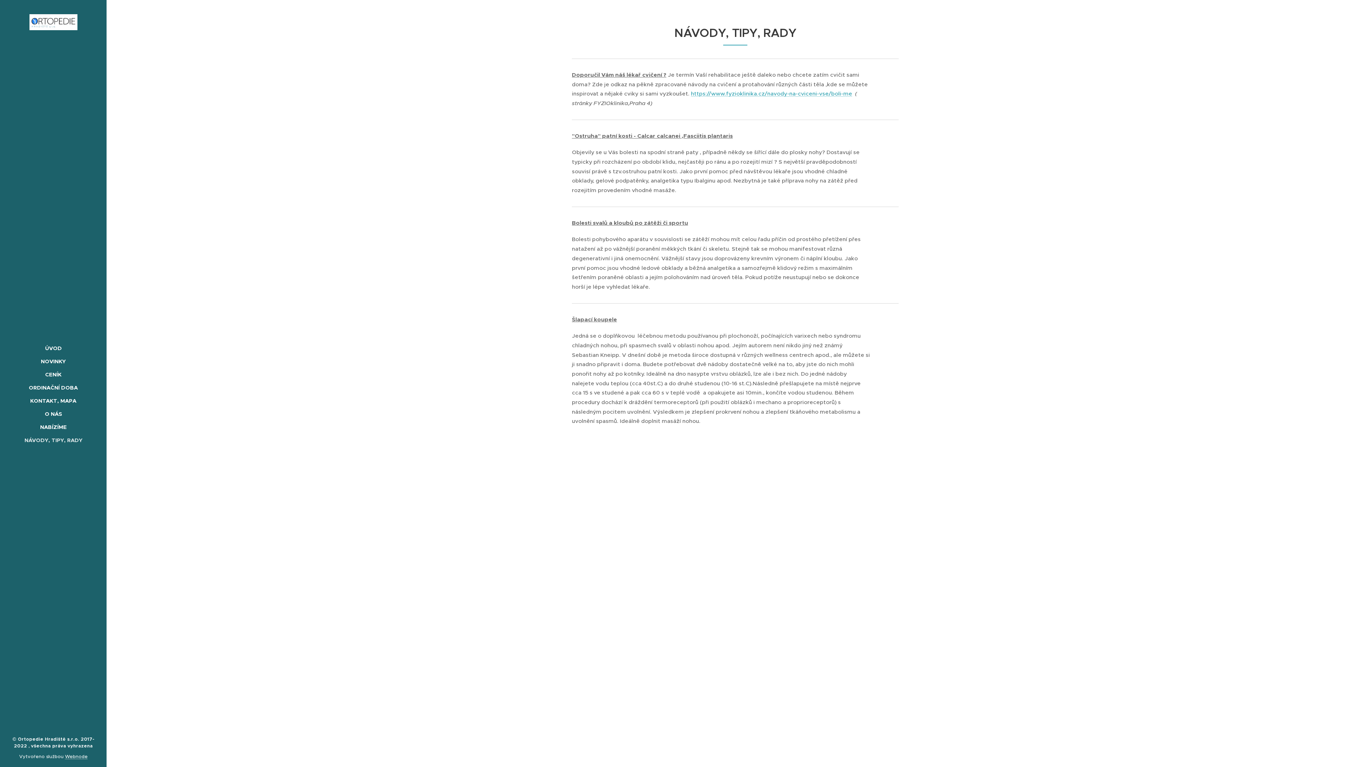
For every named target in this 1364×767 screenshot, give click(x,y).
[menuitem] (53, 348)
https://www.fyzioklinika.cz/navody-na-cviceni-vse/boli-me (771, 93)
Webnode (76, 757)
